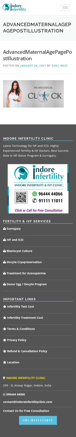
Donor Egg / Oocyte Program (27, 284)
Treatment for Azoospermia (26, 273)
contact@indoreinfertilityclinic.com (27, 402)
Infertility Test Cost (20, 306)
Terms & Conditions (20, 329)
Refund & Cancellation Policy (26, 351)
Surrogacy (13, 228)
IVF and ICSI (15, 240)
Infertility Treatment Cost (24, 318)
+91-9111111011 (38, 420)
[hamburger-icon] (65, 8)
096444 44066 (15, 394)
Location (12, 362)
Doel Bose (60, 65)
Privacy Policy (16, 340)
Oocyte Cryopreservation (24, 262)
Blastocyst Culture (19, 251)
